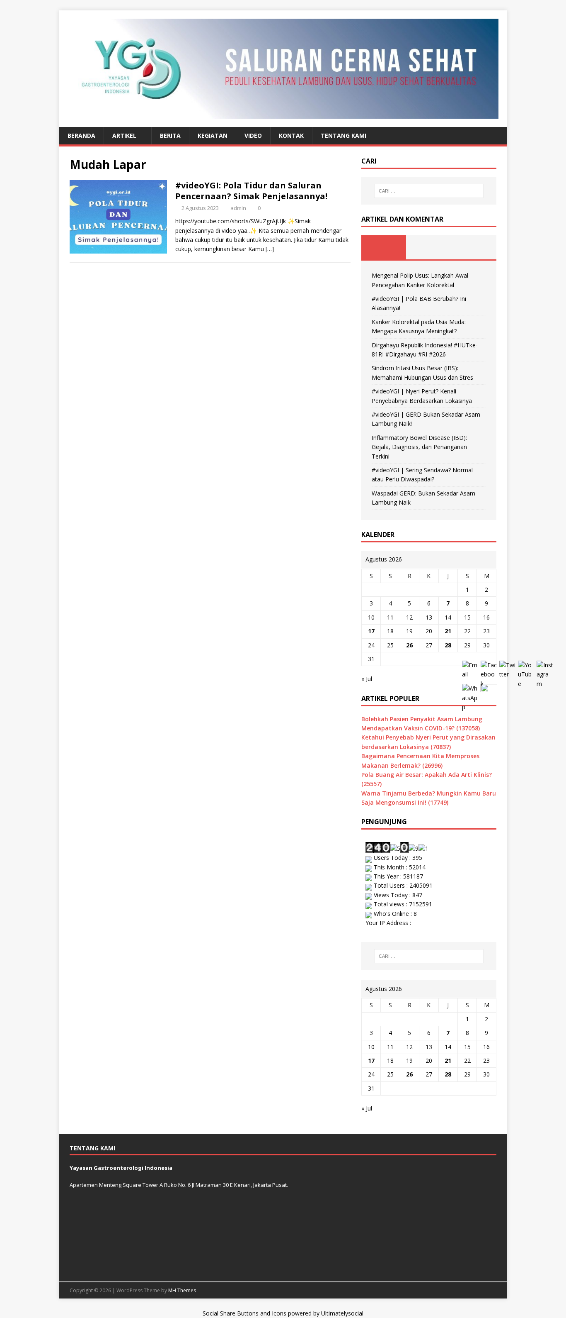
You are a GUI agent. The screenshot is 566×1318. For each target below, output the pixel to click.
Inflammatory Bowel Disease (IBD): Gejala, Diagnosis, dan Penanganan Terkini (419, 447)
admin (238, 208)
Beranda (81, 135)
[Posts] (383, 247)
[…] (270, 249)
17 (371, 631)
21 (448, 631)
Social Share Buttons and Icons (244, 1313)
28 (448, 645)
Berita (170, 135)
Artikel (124, 135)
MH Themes (182, 1290)
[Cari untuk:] (429, 191)
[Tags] (428, 247)
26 (409, 645)
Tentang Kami (343, 135)
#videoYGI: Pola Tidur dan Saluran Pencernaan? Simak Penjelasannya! (251, 191)
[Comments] (473, 247)
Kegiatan (212, 135)
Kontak (291, 135)
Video (253, 135)
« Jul (366, 679)
